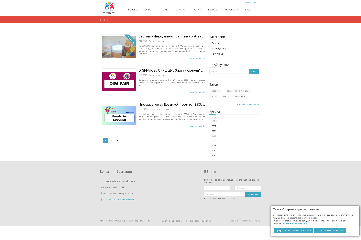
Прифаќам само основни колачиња (293, 230)
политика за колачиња (296, 223)
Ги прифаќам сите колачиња (330, 230)
